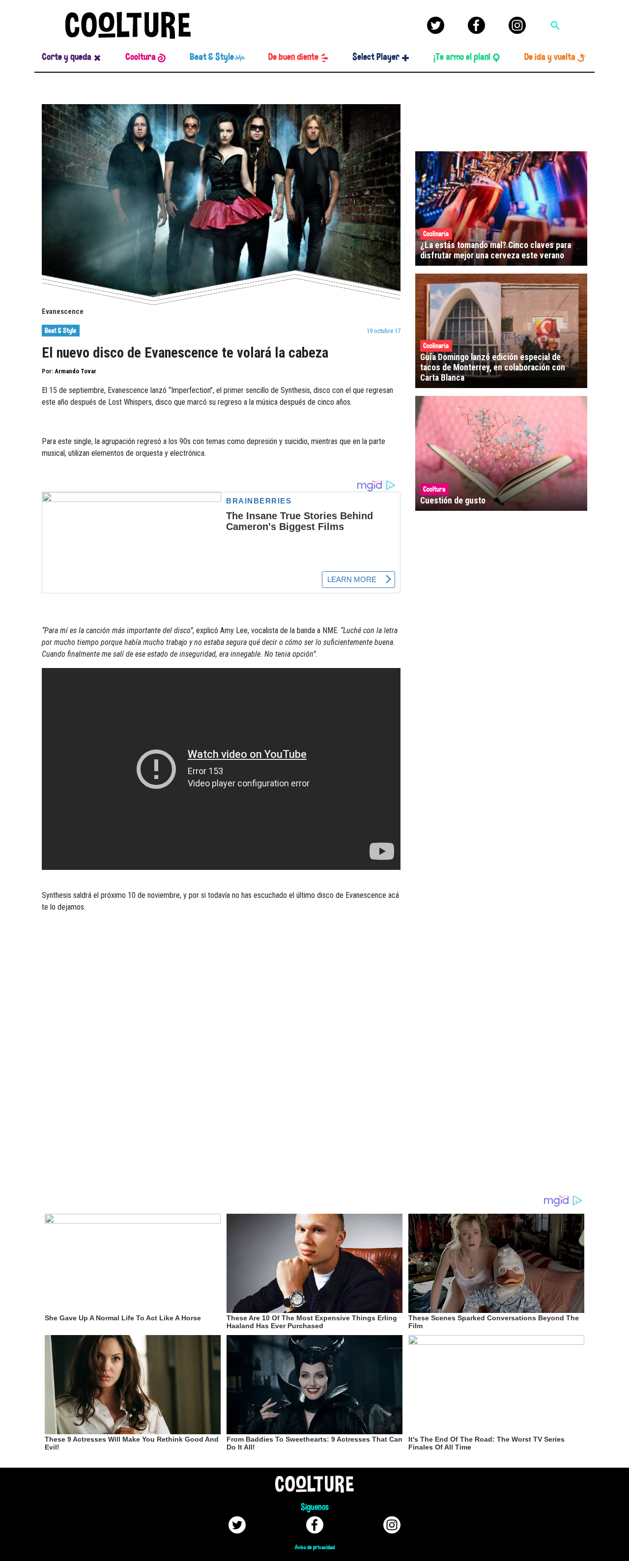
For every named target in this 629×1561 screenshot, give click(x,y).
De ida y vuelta (549, 57)
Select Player (376, 57)
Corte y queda (66, 57)
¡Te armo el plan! (461, 57)
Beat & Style (212, 57)
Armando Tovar (75, 371)
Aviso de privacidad (315, 1547)
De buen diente (293, 57)
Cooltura (140, 57)
